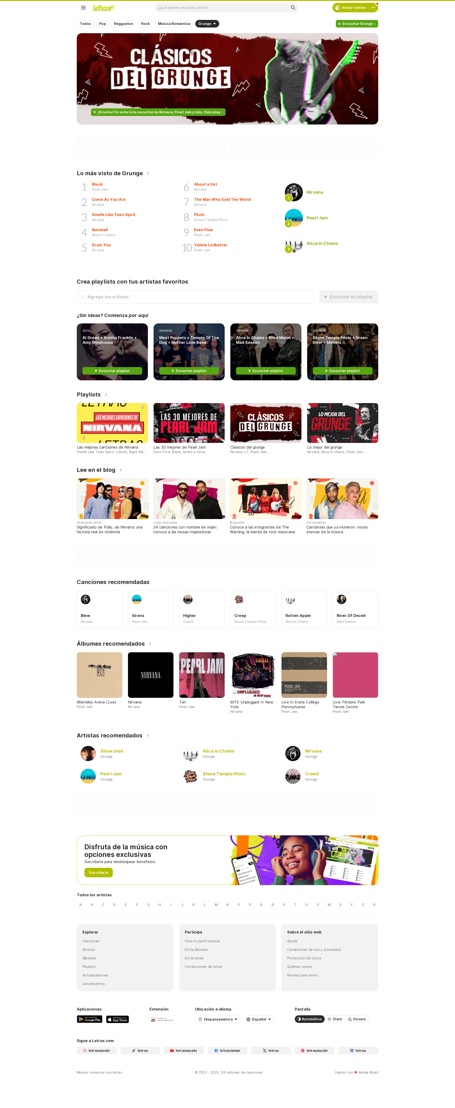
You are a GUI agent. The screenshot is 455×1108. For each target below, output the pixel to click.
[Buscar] (293, 7)
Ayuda (292, 941)
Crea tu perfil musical (202, 941)
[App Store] (117, 1019)
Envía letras (194, 958)
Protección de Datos (304, 958)
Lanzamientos (93, 984)
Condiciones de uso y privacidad (314, 949)
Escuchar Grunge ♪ (358, 24)
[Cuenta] (373, 7)
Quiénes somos (299, 967)
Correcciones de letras (204, 967)
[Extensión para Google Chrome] (162, 1019)
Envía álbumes (196, 949)
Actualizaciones (95, 975)
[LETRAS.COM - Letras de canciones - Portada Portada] (103, 7)
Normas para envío (302, 975)
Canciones (91, 941)
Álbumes (89, 958)
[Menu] (83, 7)
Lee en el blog (96, 469)
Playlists (89, 394)
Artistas (88, 949)
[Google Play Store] (89, 1019)
